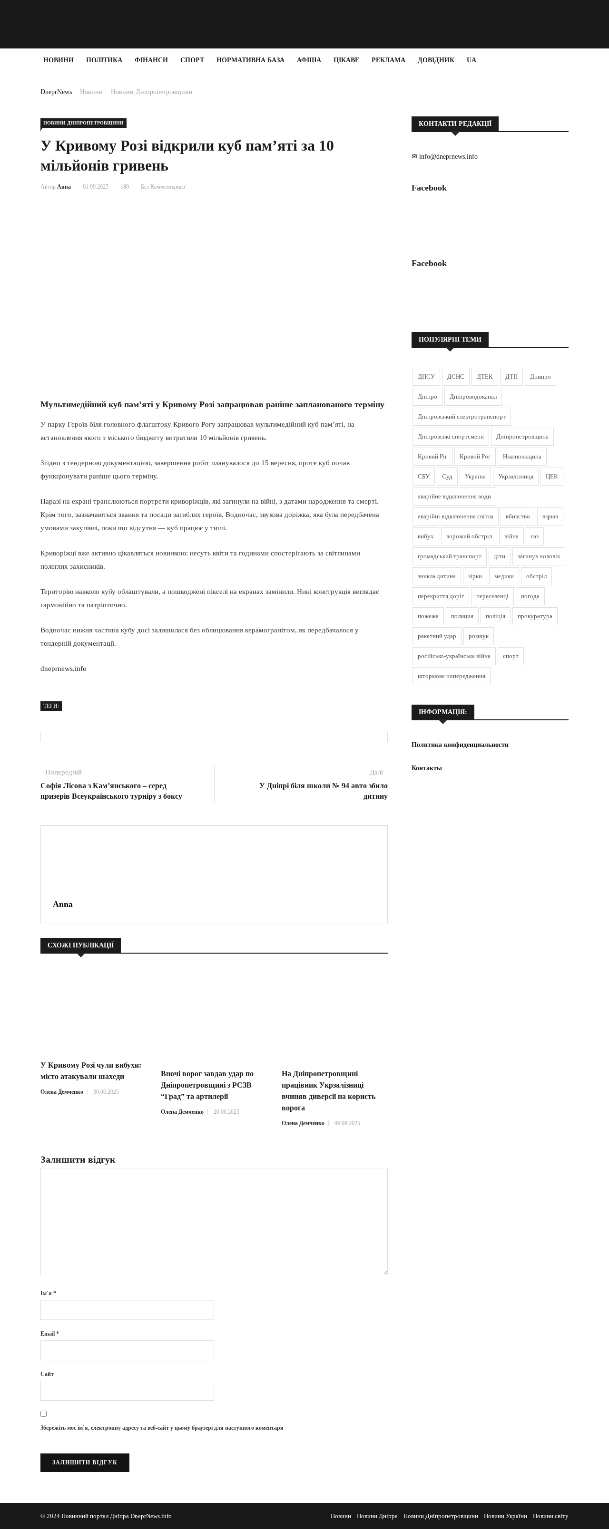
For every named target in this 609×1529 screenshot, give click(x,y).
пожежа (428, 616)
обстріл (536, 576)
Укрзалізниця (515, 476)
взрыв (550, 516)
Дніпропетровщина (522, 436)
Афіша (309, 60)
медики (504, 576)
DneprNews (56, 92)
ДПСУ (426, 376)
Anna (64, 186)
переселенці (492, 596)
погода (530, 596)
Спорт (192, 60)
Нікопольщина (522, 456)
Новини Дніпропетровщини (152, 92)
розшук (479, 636)
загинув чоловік (539, 556)
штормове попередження (451, 675)
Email (49, 1333)
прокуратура (535, 616)
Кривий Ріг (432, 456)
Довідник (436, 60)
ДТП (511, 376)
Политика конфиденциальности (460, 744)
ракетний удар (437, 636)
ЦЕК (552, 476)
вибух (426, 536)
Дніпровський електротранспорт (462, 416)
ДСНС (455, 376)
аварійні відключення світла (455, 516)
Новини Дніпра (377, 1515)
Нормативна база (250, 60)
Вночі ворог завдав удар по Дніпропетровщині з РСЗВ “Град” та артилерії (207, 1085)
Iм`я (48, 1293)
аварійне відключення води (454, 496)
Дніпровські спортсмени (451, 436)
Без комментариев (163, 186)
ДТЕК (485, 376)
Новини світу (551, 1515)
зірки (475, 576)
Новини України (505, 1515)
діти (499, 556)
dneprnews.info (63, 668)
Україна (475, 476)
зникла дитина (437, 576)
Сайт (47, 1374)
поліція (495, 616)
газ (535, 536)
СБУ (424, 476)
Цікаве (346, 60)
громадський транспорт (449, 556)
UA (471, 60)
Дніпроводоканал (473, 396)
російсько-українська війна (454, 655)
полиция (462, 616)
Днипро (540, 376)
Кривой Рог (475, 456)
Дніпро (427, 396)
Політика (104, 60)
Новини (58, 60)
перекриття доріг (441, 596)
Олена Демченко (61, 1092)
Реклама (388, 60)
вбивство (518, 516)
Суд (447, 476)
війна (511, 536)
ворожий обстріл (469, 536)
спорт (511, 655)
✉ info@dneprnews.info (445, 156)
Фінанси (151, 60)
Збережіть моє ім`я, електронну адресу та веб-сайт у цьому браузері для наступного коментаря (162, 1427)
